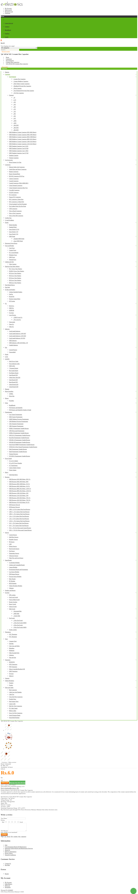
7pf (5, 836)
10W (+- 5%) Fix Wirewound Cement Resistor (20, 530)
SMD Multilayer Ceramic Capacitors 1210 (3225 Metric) (22, 144)
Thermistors (8, 632)
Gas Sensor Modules (14, 572)
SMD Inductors (13, 340)
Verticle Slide (16, 616)
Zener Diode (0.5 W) (14, 229)
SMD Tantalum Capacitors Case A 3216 (18, 146)
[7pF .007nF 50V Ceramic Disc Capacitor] (6, 760)
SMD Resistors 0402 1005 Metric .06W (18, 481)
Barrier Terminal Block (14, 174)
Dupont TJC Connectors (15, 197)
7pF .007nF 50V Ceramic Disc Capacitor (17, 64)
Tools (6, 639)
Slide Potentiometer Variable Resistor (18, 449)
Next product (5, 66)
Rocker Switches (13, 602)
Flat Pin (11, 294)
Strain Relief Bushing (14, 717)
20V (14, 107)
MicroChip (11, 396)
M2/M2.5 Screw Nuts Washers (16, 271)
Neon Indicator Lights (14, 363)
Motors (7, 398)
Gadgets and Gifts (9, 262)
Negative (11, 683)
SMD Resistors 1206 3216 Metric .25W (18, 493)
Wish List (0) (8, 10)
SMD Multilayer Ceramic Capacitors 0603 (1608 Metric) (22, 137)
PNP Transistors (13, 666)
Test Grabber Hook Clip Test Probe (17, 206)
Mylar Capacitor (17, 88)
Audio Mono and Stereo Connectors (17, 169)
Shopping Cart (9, 11)
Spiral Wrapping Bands (14, 715)
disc (19, 836)
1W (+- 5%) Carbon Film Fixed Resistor (19, 523)
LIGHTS (7, 359)
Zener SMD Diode (18, 241)
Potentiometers (8, 412)
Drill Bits (11, 643)
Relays (6, 472)
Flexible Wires (12, 699)
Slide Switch (12, 609)
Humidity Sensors (13, 539)
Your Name (4, 818)
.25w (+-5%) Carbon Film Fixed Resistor (19, 518)
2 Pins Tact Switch (18, 620)
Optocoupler (12, 322)
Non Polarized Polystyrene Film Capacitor (23, 90)
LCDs (6, 356)
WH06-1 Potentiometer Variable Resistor (19, 428)
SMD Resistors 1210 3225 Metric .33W (18, 495)
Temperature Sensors (14, 553)
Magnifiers (11, 648)
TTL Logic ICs (17, 319)
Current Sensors (13, 535)
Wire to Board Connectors (15, 211)
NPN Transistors (13, 664)
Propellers (11, 400)
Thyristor (11, 673)
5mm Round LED (13, 380)
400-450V (16, 130)
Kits (6, 347)
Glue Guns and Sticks (14, 646)
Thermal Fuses (12, 259)
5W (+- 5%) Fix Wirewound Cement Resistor (20, 528)
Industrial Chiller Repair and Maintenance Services (19, 848)
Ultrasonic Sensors (13, 555)
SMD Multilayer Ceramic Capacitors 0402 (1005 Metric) (22, 134)
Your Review (4, 830)
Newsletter (8, 887)
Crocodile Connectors (14, 190)
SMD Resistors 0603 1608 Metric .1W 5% (19, 486)
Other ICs (11, 326)
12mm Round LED (13, 386)
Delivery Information (10, 851)
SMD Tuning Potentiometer (15, 417)
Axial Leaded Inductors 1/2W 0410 (17, 336)
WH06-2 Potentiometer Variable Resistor (19, 433)
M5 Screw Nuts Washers (15, 278)
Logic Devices (12, 315)
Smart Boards (8, 560)
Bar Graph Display (13, 370)
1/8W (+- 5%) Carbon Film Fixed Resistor (19, 514)
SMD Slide (16, 613)
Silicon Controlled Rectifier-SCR (17, 669)
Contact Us (8, 863)
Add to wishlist (4, 785)
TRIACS (11, 676)
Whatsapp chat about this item (17, 782)
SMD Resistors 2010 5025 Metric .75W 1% (19, 498)
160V (14, 123)
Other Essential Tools (14, 653)
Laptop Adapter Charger (15, 467)
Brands (7, 874)
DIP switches (12, 595)
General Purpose (13, 350)
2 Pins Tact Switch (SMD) (19, 623)
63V (14, 118)
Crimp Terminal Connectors (15, 185)
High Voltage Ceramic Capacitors (21, 83)
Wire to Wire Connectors (15, 213)
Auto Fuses (12, 248)
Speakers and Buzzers (10, 590)
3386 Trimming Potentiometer (16, 426)
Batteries (7, 72)
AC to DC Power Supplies (15, 463)
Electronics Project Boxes (11, 243)
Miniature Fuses (13, 255)
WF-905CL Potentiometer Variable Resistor (19, 456)
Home (7, 57)
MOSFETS (12, 662)
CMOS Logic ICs (17, 317)
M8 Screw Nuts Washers (15, 282)
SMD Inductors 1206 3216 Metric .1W (18, 343)
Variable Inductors (13, 345)
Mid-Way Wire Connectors (15, 706)
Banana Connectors (13, 171)
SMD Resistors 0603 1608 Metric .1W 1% (19, 484)
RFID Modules (12, 583)
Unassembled (12, 352)
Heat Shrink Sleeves (10, 285)
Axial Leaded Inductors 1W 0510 (17, 338)
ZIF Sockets (12, 301)
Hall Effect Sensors (13, 537)
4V (14, 97)
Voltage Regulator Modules (15, 585)
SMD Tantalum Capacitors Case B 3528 (18, 148)
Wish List (7, 885)
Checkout (7, 13)
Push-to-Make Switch (14, 599)
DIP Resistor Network (14, 505)
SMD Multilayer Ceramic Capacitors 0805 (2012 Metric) (22, 139)
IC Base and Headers (10, 289)
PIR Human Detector (14, 574)
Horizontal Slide (17, 611)
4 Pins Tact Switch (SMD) (19, 627)
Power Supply (8, 458)
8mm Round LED (13, 382)
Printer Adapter (12, 470)
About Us (7, 850)
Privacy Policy (9, 853)
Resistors (7, 477)
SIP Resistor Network (14, 507)
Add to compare (12, 785)
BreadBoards (12, 405)
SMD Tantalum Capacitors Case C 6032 (18, 151)
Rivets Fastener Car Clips (15, 162)
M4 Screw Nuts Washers (15, 275)
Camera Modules (13, 567)
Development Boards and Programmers (18, 569)
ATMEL (11, 393)
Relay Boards (12, 579)
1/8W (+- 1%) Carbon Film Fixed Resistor (19, 512)
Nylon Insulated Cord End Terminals (18, 204)
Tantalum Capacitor (13, 155)
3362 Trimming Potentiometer (16, 424)
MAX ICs (11, 306)
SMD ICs (11, 308)
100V (14, 120)
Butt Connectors (13, 690)
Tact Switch (12, 618)
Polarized (11, 95)
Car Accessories (9, 160)
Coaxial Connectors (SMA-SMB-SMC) (18, 183)
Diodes (6, 222)
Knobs (6, 354)
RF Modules (12, 581)
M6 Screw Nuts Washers (15, 280)
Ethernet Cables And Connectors (17, 167)
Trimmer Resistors (13, 454)
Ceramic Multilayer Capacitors (20, 81)
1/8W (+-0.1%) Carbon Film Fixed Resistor (19, 509)
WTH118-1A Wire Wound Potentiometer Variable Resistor (23, 447)
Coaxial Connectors (13, 181)
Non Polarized (10, 60)
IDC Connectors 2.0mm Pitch (16, 199)
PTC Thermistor (13, 636)
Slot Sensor (12, 551)
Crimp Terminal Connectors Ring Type (18, 188)
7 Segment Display (13, 368)
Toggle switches (13, 629)
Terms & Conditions (10, 855)
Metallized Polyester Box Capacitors (22, 86)
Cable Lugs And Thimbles (15, 692)
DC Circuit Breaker (13, 252)
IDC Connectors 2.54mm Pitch (16, 201)
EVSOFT (10, 890)
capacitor (23, 836)
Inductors (7, 329)
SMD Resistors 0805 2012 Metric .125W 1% (20, 488)
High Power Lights (13, 361)
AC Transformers (13, 465)
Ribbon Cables (12, 710)
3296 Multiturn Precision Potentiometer (18, 421)
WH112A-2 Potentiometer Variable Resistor (19, 435)
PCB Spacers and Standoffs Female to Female (20, 410)
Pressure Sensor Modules (15, 576)
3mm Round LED (13, 375)
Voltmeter (11, 588)
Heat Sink (7, 287)
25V (14, 109)
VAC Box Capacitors (18, 93)
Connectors (8, 164)
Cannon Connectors (14, 178)
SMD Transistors (13, 671)
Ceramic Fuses (12, 250)
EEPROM (11, 310)
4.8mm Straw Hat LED (14, 377)
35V (14, 111)
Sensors (7, 532)
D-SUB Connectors (14, 192)
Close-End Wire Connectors (16, 697)
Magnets (7, 389)
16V (14, 104)
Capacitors (9, 59)
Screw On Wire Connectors (15, 713)
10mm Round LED (13, 384)
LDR (10, 544)
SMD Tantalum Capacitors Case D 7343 (18, 153)
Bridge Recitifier (13, 225)
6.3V (14, 100)
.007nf (8, 836)
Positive (11, 685)
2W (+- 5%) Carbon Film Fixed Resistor (19, 525)
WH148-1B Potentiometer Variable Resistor (19, 442)
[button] (133, 891)
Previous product (6, 51)
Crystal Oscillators (9, 220)
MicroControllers (9, 391)
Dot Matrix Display (13, 373)
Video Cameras (12, 264)
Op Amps (11, 312)
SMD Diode (12, 236)
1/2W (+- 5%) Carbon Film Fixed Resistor (19, 521)
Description (5, 788)
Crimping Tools (13, 641)
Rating (3, 820)
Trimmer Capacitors (14, 158)
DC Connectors (13, 194)
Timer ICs (11, 324)
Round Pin (11, 296)
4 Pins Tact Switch (18, 625)
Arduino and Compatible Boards (17, 565)
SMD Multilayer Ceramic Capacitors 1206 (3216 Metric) (22, 141)
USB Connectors (13, 208)
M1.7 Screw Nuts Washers (15, 269)
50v (12, 836)
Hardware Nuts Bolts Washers (12, 266)
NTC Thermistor (13, 634)
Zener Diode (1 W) (13, 232)
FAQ (6, 845)
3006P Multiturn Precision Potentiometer (19, 419)
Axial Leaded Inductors (14, 331)
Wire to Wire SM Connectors (16, 215)
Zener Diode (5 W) (13, 234)
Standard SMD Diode (18, 238)
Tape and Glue (12, 657)
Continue (4, 834)
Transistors (7, 660)
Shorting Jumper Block (14, 299)
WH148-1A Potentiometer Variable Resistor (19, 440)
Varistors (7, 678)
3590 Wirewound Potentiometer (16, 431)
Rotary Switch (12, 604)
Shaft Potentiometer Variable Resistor (18, 451)
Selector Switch (13, 606)
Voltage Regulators (9, 680)
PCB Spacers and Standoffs (15, 407)
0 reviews (4, 762)
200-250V (16, 125)
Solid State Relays (13, 474)
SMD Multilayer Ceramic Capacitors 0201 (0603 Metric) (22, 132)
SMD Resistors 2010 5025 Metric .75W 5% (19, 500)
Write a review (12, 762)
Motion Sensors (13, 546)
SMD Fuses (12, 257)
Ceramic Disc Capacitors (12, 62)
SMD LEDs (12, 366)
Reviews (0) (14, 788)
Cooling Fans (8, 218)
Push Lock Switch (13, 597)
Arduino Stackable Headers (15, 292)
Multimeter (11, 650)
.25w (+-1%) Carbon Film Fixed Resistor (19, 516)
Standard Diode (13, 227)
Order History (8, 884)
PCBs (6, 403)
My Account (8, 8)
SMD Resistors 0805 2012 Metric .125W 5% (20, 491)
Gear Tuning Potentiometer (15, 414)
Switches (7, 592)
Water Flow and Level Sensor (16, 558)
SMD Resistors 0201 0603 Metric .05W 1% (19, 479)
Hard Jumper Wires (13, 701)
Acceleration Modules (14, 562)
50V (14, 116)
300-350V (16, 127)
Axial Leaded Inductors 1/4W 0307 (17, 333)
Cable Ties (11, 694)
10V (14, 102)
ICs (6, 303)
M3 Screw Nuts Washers (15, 273)
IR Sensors (11, 542)
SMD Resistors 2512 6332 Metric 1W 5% (19, 502)
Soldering (11, 655)
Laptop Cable (12, 704)
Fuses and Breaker (9, 245)
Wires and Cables (9, 687)
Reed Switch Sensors (14, 548)
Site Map (7, 865)
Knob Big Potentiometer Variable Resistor (19, 437)
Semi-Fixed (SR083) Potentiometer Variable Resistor (21, 444)
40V (14, 113)
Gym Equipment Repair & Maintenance (16, 847)
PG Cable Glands (13, 708)
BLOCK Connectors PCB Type (16, 176)
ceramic (15, 836)
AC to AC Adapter (13, 461)
